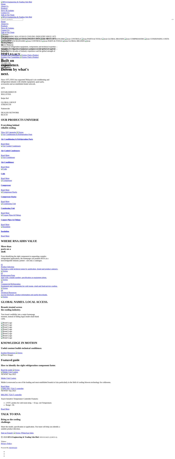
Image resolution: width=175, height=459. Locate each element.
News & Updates (7, 11)
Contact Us (5, 13)
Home (3, 4)
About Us (4, 6)
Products (4, 8)
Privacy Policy (6, 444)
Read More (5, 386)
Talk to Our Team (7, 15)
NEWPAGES (13, 448)
